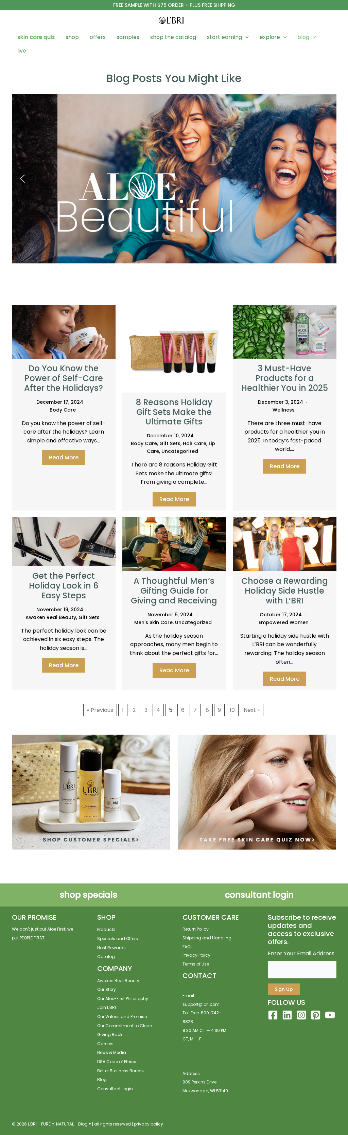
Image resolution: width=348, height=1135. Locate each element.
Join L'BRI (106, 1007)
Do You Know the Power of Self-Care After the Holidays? (63, 378)
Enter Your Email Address (301, 953)
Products (106, 929)
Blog (102, 1079)
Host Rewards (111, 948)
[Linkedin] (287, 1015)
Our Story (106, 989)
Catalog (106, 956)
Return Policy (195, 929)
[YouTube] (330, 1015)
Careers (105, 1044)
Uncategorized (179, 451)
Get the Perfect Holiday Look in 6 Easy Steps (63, 585)
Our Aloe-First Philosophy (122, 998)
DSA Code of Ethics (116, 1061)
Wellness (284, 409)
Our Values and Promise (122, 1016)
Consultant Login (115, 1089)
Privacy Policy (196, 955)
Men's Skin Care (153, 622)
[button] (245, 37)
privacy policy (148, 1124)
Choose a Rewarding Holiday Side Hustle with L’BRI (284, 590)
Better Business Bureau (120, 1071)
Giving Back (109, 1034)
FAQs (187, 947)
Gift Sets (169, 443)
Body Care (63, 409)
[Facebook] (273, 1015)
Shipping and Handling (206, 938)
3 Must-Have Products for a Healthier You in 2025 (284, 378)
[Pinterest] (316, 1015)
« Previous (100, 710)
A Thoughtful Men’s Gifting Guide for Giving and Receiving (174, 590)
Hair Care (194, 443)
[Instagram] (301, 1015)
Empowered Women (284, 622)
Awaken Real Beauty (50, 617)
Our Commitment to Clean (124, 1026)
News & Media (111, 1052)
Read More (64, 457)
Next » (252, 710)
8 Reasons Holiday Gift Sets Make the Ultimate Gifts (174, 412)
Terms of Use (195, 964)
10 (232, 710)
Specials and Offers (117, 938)
